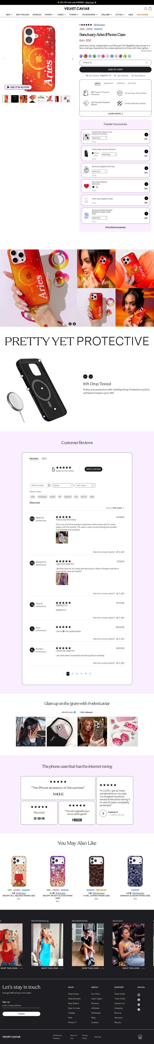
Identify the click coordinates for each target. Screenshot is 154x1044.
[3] (39, 361)
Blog (93, 1018)
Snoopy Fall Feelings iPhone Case (19, 896)
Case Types (96, 998)
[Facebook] (145, 1000)
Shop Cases (73, 994)
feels (92, 497)
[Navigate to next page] (90, 673)
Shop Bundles (74, 998)
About (98, 83)
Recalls (117, 1022)
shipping (67, 497)
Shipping (121, 83)
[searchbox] (38, 485)
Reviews (95, 1003)
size (76, 497)
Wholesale (96, 1013)
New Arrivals (74, 1008)
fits (60, 497)
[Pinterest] (145, 1004)
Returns (132, 83)
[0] (44, 416)
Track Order (119, 998)
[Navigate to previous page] (63, 673)
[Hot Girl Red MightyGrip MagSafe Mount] (97, 187)
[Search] (146, 8)
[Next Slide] (72, 59)
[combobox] (62, 485)
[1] (42, 388)
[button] (9, 14)
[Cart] (150, 8)
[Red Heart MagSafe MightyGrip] (93, 187)
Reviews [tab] (34, 458)
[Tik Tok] (145, 1009)
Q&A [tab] (44, 458)
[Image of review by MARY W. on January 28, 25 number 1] (62, 537)
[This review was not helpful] (122, 552)
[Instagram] (145, 995)
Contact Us (119, 1003)
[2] (28, 389)
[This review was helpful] (117, 552)
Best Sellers (73, 1003)
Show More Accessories (115, 227)
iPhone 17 (72, 1022)
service (84, 497)
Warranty (109, 83)
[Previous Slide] (4, 59)
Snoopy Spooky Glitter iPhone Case (57, 897)
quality (52, 497)
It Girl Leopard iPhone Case (96, 896)
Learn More (114, 114)
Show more (35, 502)
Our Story (95, 994)
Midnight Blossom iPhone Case (135, 896)
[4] (55, 409)
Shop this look (105, 968)
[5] (22, 376)
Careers (94, 1022)
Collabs (71, 1013)
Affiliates (95, 1008)
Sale (70, 1018)
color (33, 497)
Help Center (119, 994)
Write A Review (93, 469)
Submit (21, 1014)
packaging (42, 497)
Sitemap (97, 1037)
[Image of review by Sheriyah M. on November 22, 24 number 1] (62, 579)
